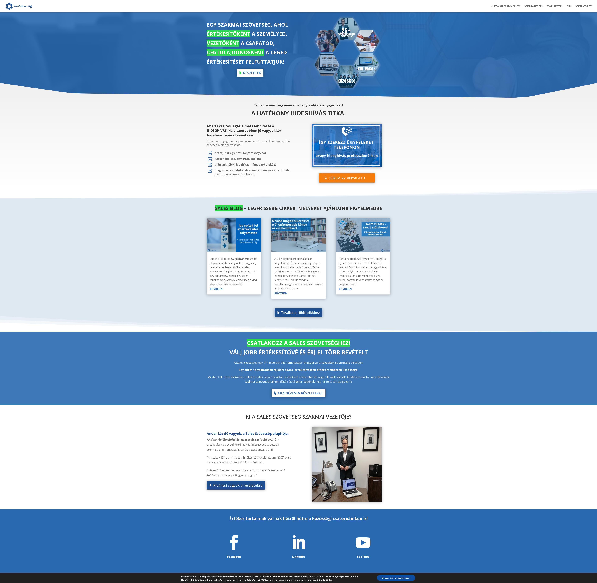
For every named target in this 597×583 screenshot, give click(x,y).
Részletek (252, 72)
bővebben (216, 289)
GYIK (569, 6)
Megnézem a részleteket (300, 393)
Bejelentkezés (583, 6)
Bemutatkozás (533, 6)
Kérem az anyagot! (347, 177)
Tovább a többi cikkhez (300, 312)
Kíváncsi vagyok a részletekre (238, 485)
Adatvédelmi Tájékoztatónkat (262, 580)
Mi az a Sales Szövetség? (505, 6)
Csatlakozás (554, 6)
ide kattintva (325, 580)
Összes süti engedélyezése (396, 578)
